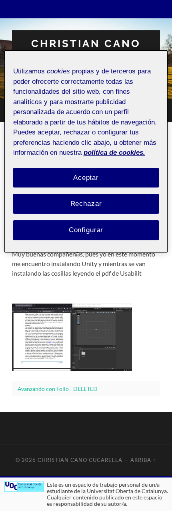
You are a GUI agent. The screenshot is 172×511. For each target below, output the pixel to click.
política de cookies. (114, 152)
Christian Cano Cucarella (86, 48)
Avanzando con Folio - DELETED (58, 388)
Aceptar (86, 178)
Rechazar (86, 204)
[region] (86, 151)
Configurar (86, 230)
